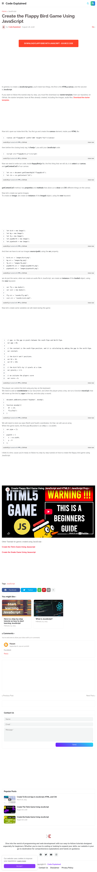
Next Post (90, 696)
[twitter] (46, 855)
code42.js (6, 383)
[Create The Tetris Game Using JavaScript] (9, 809)
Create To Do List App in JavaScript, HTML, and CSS (37, 797)
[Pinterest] (44, 590)
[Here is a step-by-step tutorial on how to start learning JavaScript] (16, 608)
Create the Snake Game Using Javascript (19, 552)
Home (4, 11)
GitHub (24, 142)
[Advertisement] (48, 66)
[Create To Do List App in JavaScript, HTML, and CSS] (9, 799)
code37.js (6, 158)
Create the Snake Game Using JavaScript (33, 817)
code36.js (6, 142)
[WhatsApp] (39, 590)
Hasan (12, 644)
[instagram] (56, 855)
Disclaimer (54, 868)
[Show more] (53, 590)
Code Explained (16, 3)
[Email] (49, 590)
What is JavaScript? (44, 619)
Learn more (21, 861)
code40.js (6, 273)
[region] (48, 137)
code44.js (6, 447)
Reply (6, 654)
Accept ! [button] (19, 866)
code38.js (6, 180)
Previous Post (8, 696)
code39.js (6, 246)
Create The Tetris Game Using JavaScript (33, 807)
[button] (3, 3)
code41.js (6, 303)
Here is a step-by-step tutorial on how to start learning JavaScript (14, 621)
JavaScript (12, 11)
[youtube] (51, 855)
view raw (91, 142)
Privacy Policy (67, 868)
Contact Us (43, 868)
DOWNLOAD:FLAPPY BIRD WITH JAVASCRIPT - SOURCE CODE (48, 43)
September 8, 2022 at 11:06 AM (19, 646)
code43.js (6, 418)
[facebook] (41, 855)
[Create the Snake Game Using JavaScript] (9, 819)
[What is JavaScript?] (48, 608)
